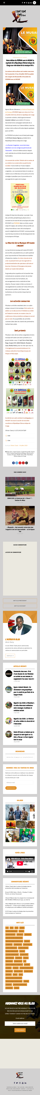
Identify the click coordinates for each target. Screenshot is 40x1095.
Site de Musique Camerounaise (14, 981)
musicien (8, 967)
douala (26, 957)
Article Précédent (20, 600)
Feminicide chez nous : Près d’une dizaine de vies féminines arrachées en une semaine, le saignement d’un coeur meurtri (24, 675)
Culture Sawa (24, 954)
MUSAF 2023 (20, 454)
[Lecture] (8, 871)
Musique (15, 967)
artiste (22, 927)
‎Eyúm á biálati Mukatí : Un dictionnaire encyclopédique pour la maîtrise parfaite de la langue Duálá (24, 691)
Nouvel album (18, 971)
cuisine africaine (23, 947)
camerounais (17, 944)
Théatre (26, 981)
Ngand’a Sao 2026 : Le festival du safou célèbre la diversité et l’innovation (24, 721)
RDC (25, 454)
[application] (20, 864)
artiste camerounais (11, 931)
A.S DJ (7, 911)
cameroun (9, 944)
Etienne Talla (18, 961)
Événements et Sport (20, 57)
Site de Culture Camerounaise (13, 978)
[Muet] (29, 871)
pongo (15, 974)
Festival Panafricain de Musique (18, 453)
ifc (24, 961)
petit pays (8, 974)
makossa (27, 964)
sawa (20, 974)
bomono (27, 941)
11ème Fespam (16, 451)
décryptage (9, 961)
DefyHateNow (9, 957)
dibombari (18, 957)
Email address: (20, 1018)
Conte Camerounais (11, 947)
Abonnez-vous (11, 788)
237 (7, 927)
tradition (8, 984)
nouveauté (9, 971)
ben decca (19, 934)
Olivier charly (28, 971)
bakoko (21, 931)
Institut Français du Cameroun (14, 964)
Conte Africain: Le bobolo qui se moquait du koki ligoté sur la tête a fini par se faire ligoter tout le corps (24, 736)
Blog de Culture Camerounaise (14, 937)
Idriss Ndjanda (9, 903)
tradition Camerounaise (20, 984)
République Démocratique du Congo (23, 455)
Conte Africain (27, 944)
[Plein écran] (32, 871)
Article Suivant (20, 606)
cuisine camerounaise (11, 951)
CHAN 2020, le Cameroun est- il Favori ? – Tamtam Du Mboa (20, 499)
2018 (12, 927)
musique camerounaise (26, 967)
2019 (16, 927)
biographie (28, 934)
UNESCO (16, 988)
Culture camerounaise (12, 954)
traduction (9, 988)
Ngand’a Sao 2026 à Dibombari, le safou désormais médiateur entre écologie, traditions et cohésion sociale (24, 706)
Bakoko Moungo (10, 934)
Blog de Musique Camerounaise (14, 941)
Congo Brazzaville (25, 451)
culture (22, 951)
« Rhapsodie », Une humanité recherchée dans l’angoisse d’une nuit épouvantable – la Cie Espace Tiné (20, 529)
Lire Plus (9, 655)
